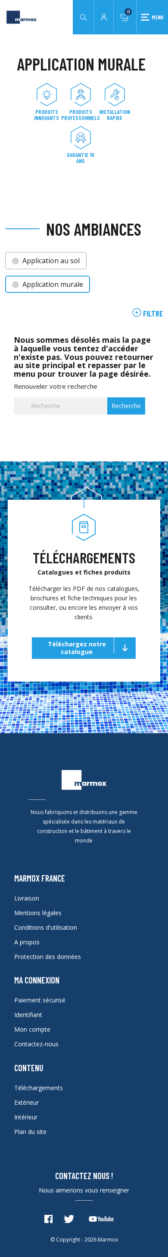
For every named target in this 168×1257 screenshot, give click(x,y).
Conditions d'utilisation (45, 927)
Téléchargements (38, 1088)
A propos (27, 942)
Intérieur (25, 1117)
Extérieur (26, 1102)
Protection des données (47, 957)
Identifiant (28, 1015)
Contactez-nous (36, 1044)
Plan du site (30, 1132)
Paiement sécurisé (39, 1000)
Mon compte (32, 1029)
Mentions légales (38, 913)
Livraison (26, 898)
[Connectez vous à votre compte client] (104, 16)
